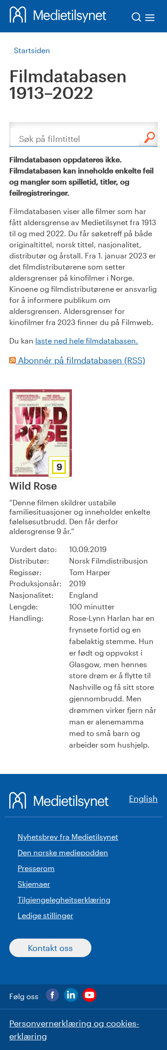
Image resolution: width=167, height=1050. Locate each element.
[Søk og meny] (143, 19)
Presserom (36, 868)
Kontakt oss (50, 948)
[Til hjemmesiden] (58, 16)
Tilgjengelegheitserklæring (64, 899)
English (143, 798)
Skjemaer (34, 883)
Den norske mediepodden (63, 852)
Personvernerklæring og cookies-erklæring (74, 1029)
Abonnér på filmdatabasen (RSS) (80, 360)
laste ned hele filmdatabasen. (86, 340)
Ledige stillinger (45, 915)
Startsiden (32, 50)
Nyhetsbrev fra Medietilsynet (68, 836)
